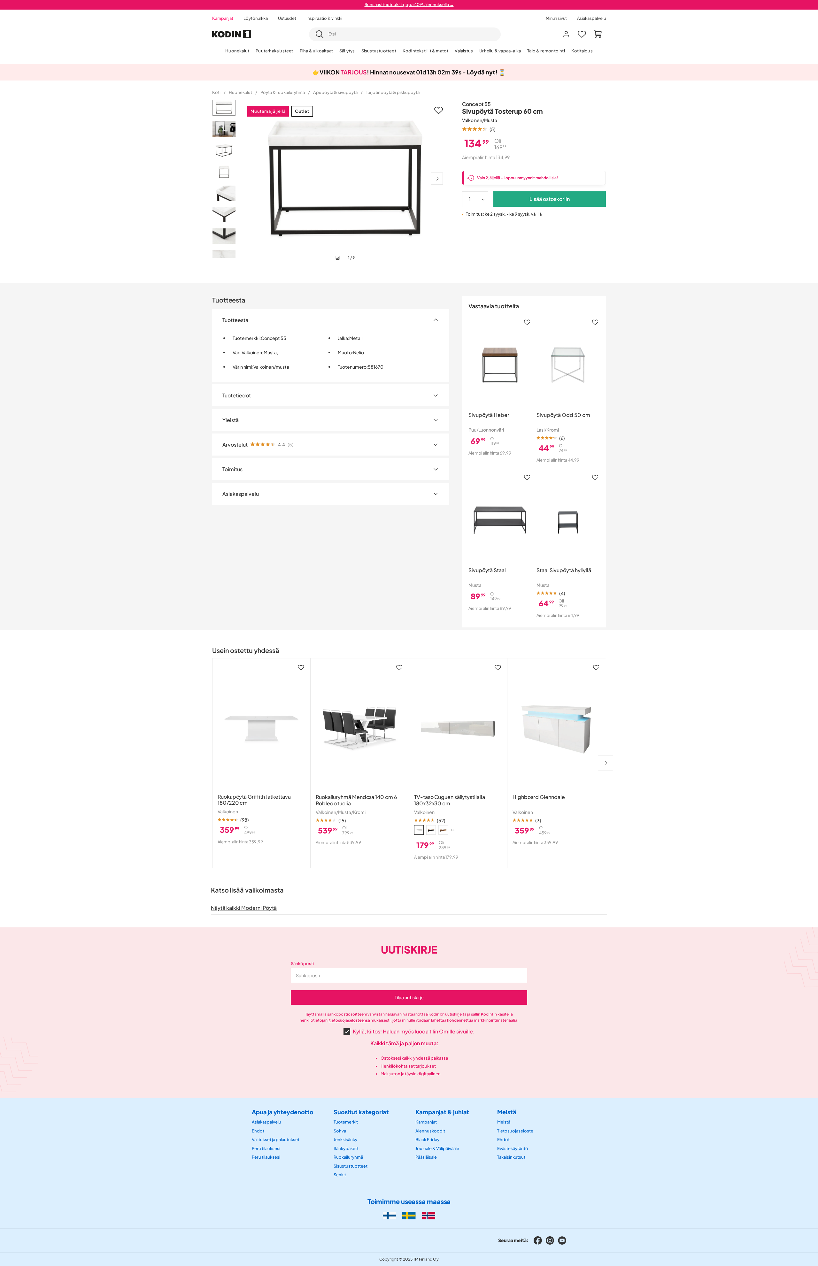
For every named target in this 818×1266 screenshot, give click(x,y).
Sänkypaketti (346, 1148)
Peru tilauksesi (266, 1148)
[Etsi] (319, 34)
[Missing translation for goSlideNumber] (437, 179)
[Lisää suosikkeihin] (438, 110)
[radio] (419, 830)
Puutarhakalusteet (274, 50)
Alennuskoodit (430, 1130)
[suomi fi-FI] (389, 1215)
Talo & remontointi (546, 50)
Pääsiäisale (426, 1157)
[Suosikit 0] (582, 34)
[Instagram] (550, 1240)
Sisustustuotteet (378, 50)
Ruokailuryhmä (348, 1157)
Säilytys (347, 50)
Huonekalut (237, 50)
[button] (479, 129)
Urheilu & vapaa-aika (500, 50)
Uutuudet (287, 18)
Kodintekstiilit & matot (426, 50)
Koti (216, 92)
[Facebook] (538, 1240)
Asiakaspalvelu (591, 18)
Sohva (340, 1130)
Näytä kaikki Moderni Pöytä (244, 907)
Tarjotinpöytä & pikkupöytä (393, 92)
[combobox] (405, 34)
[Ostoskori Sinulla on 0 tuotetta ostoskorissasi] (598, 34)
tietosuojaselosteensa (349, 1020)
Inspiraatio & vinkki (324, 18)
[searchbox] (412, 34)
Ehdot (258, 1130)
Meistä (503, 1122)
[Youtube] (562, 1240)
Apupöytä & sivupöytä (335, 92)
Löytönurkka (255, 18)
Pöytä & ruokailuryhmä (282, 92)
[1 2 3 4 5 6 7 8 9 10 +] (475, 199)
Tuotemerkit (346, 1122)
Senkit (340, 1175)
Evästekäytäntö (512, 1148)
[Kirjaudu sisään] (566, 34)
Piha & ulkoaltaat (316, 50)
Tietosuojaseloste (515, 1130)
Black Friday (427, 1139)
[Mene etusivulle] (231, 34)
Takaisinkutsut (511, 1157)
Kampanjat (222, 18)
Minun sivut (556, 18)
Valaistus (464, 50)
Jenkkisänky (345, 1139)
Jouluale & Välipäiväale (437, 1148)
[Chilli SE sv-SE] (408, 1215)
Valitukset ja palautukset (275, 1139)
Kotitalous (582, 50)
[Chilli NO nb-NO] (428, 1215)
